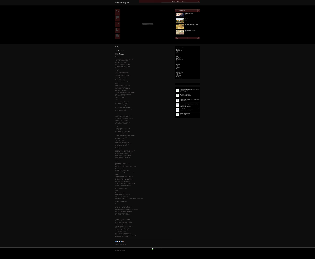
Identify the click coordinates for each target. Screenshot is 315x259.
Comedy (178, 52)
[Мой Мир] (121, 241)
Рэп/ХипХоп (179, 76)
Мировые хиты (179, 72)
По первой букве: (180, 10)
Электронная (179, 78)
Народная (178, 73)
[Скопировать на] (117, 24)
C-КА (177, 51)
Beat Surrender (187, 106)
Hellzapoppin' (187, 91)
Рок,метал (178, 75)
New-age (178, 54)
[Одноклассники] (119, 241)
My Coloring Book (188, 110)
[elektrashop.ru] (122, 2)
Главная (174, 1)
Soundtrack (178, 57)
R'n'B (177, 55)
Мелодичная (179, 71)
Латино (177, 70)
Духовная (178, 64)
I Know (185, 100)
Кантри (177, 66)
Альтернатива (179, 59)
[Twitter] (117, 241)
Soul (177, 56)
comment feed (117, 30)
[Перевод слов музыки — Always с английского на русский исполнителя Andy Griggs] (117, 36)
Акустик (178, 58)
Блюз (177, 62)
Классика (178, 67)
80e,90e (178, 49)
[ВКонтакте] (116, 241)
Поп (177, 74)
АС (176, 60)
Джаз (177, 63)
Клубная (178, 68)
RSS (178, 1)
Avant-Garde (179, 50)
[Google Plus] (123, 241)
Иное (177, 65)
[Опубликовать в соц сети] (117, 12)
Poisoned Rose (187, 95)
